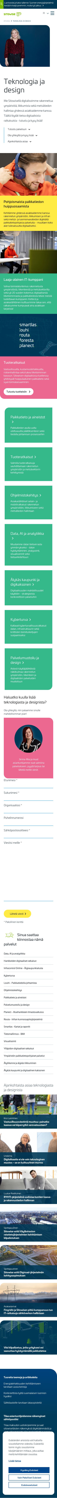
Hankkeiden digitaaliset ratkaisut (20, 960)
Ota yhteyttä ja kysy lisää (21, 135)
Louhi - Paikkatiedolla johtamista (20, 982)
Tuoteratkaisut (22, 456)
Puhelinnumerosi (14, 817)
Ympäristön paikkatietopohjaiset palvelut (24, 1055)
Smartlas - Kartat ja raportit (17, 1026)
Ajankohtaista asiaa (18, 141)
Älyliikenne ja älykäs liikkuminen (20, 1063)
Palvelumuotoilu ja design (25, 660)
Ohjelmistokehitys (24, 495)
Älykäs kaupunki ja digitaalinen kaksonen (24, 1070)
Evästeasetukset (29, 1485)
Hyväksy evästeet (29, 1470)
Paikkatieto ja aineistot (28, 417)
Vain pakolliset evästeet (29, 1477)
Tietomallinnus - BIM (14, 1033)
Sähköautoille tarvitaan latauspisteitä (23, 1402)
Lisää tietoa (15, 1460)
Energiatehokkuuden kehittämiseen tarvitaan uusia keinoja (22, 1385)
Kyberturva (19, 619)
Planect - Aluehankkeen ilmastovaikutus (24, 1011)
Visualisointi (10, 1041)
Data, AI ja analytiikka (27, 533)
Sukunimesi (10, 792)
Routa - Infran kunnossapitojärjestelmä (23, 1019)
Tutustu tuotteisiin (16, 391)
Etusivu (7, 21)
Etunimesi (9, 780)
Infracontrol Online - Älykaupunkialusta (23, 968)
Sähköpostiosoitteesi (16, 830)
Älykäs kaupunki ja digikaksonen (25, 582)
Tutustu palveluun (17, 129)
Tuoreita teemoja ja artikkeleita (20, 1377)
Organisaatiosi (12, 805)
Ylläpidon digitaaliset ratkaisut (19, 1048)
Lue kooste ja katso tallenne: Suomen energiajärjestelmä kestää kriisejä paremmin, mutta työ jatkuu (28, 4)
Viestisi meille (12, 842)
